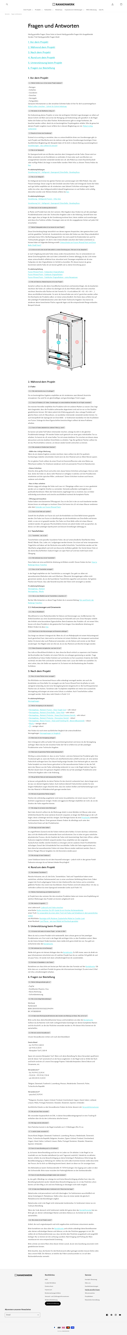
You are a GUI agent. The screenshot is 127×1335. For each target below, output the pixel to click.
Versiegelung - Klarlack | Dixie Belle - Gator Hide (46, 712)
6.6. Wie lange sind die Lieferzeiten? (38, 1123)
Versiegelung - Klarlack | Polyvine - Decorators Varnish (49, 718)
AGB (46, 1279)
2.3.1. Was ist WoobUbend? (36, 611)
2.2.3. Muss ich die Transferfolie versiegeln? (41, 569)
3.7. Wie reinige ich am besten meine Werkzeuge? (42, 808)
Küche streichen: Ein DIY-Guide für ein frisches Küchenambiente (60, 910)
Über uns (88, 1283)
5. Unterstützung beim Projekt (45, 62)
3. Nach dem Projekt (39, 52)
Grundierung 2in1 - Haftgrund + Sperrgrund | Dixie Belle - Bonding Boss (54, 172)
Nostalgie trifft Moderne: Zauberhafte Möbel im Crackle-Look (62, 918)
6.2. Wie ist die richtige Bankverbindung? (40, 999)
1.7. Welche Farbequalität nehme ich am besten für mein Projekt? (46, 227)
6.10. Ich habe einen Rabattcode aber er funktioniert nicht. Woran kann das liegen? (51, 1189)
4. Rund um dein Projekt (41, 57)
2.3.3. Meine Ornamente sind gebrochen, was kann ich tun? (45, 648)
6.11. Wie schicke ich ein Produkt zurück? (40, 1220)
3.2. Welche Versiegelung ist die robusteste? (41, 705)
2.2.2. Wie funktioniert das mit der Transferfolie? (42, 558)
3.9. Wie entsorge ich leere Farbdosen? (39, 855)
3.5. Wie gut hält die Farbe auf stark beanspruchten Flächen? (45, 777)
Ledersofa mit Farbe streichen (52, 907)
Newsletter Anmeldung (92, 1300)
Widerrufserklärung (53, 1303)
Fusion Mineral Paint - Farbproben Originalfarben (46, 272)
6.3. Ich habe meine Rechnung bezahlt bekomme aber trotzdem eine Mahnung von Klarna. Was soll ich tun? (58, 1016)
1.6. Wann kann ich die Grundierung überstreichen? (42, 207)
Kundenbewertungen (91, 1286)
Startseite (7, 14)
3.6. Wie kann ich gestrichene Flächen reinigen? (42, 794)
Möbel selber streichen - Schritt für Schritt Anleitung (47, 106)
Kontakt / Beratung (91, 1279)
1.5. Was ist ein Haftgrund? (36, 176)
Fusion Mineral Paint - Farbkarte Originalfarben (45, 275)
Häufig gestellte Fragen (92, 1290)
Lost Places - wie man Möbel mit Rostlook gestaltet (59, 921)
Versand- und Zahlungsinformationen (57, 1296)
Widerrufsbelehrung (51, 1300)
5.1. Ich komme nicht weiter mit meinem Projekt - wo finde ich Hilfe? (47, 931)
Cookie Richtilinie (50, 1283)
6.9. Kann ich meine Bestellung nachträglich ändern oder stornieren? (47, 1175)
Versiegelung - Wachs (36, 591)
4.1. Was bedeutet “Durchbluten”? (38, 872)
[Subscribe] (38, 1315)
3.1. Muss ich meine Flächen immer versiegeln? (42, 676)
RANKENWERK (65, 1331)
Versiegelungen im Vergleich (50, 733)
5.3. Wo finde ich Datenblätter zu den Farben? (41, 962)
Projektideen (89, 1296)
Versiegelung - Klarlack (36, 589)
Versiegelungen (33, 701)
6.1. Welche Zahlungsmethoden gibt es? (39, 982)
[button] (7, 4)
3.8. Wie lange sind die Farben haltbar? (39, 827)
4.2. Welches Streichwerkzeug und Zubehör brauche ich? (44, 892)
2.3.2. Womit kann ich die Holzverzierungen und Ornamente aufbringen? (48, 631)
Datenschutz (49, 1286)
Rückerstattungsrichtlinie (53, 1293)
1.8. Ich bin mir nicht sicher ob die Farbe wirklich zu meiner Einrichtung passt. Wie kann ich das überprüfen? (58, 249)
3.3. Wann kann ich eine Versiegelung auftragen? (42, 738)
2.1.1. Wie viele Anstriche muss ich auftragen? (41, 391)
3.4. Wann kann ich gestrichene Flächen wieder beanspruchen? (46, 752)
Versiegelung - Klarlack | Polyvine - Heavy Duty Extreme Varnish (52, 715)
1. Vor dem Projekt (38, 42)
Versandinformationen (90, 1107)
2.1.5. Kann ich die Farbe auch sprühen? (40, 511)
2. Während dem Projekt (41, 47)
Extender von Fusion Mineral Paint (48, 507)
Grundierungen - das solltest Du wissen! (42, 146)
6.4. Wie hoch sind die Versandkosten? (39, 1032)
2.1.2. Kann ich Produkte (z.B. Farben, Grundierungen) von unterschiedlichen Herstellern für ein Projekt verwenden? (60, 402)
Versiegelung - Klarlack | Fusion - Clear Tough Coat (47, 710)
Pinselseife (86, 818)
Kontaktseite (48, 944)
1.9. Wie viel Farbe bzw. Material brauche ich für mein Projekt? (46, 281)
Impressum (48, 1290)
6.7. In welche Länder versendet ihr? (38, 1131)
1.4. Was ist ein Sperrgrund (36, 150)
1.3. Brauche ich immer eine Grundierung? (40, 133)
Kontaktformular (86, 1210)
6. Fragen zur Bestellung (41, 67)
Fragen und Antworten (16, 14)
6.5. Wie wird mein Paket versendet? (39, 1111)
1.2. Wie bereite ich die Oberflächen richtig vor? (41, 111)
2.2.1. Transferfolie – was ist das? (38, 535)
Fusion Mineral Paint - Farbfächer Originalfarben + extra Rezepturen (53, 277)
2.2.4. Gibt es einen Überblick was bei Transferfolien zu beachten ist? (47, 596)
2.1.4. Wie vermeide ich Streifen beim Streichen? (42, 447)
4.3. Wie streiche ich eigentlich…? (38, 903)
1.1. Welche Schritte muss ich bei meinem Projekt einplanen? (45, 83)
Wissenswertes (90, 1293)
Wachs (31, 723)
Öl (30, 726)
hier (29, 165)
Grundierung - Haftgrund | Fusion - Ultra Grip (44, 199)
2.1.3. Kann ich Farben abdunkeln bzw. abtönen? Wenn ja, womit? (46, 427)
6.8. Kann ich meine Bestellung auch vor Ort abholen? (43, 1148)
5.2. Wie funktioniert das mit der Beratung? (40, 948)
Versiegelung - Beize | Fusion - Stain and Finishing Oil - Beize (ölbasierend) (57, 721)
